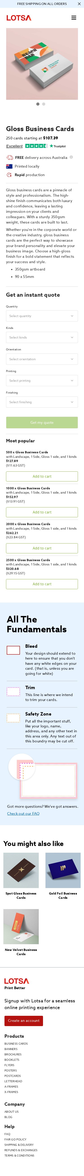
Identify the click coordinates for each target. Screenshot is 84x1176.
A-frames (11, 1086)
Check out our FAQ (23, 813)
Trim (30, 687)
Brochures (13, 1054)
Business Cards (16, 1043)
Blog (8, 1117)
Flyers (9, 1065)
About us (11, 1111)
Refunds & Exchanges (21, 1150)
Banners (10, 1049)
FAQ (7, 1134)
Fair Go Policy (15, 1139)
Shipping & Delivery (19, 1144)
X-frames (11, 1092)
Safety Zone (38, 714)
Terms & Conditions (19, 1155)
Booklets (11, 1059)
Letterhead (13, 1081)
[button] (38, 103)
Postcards (12, 1076)
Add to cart (42, 476)
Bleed (31, 646)
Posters (10, 1070)
